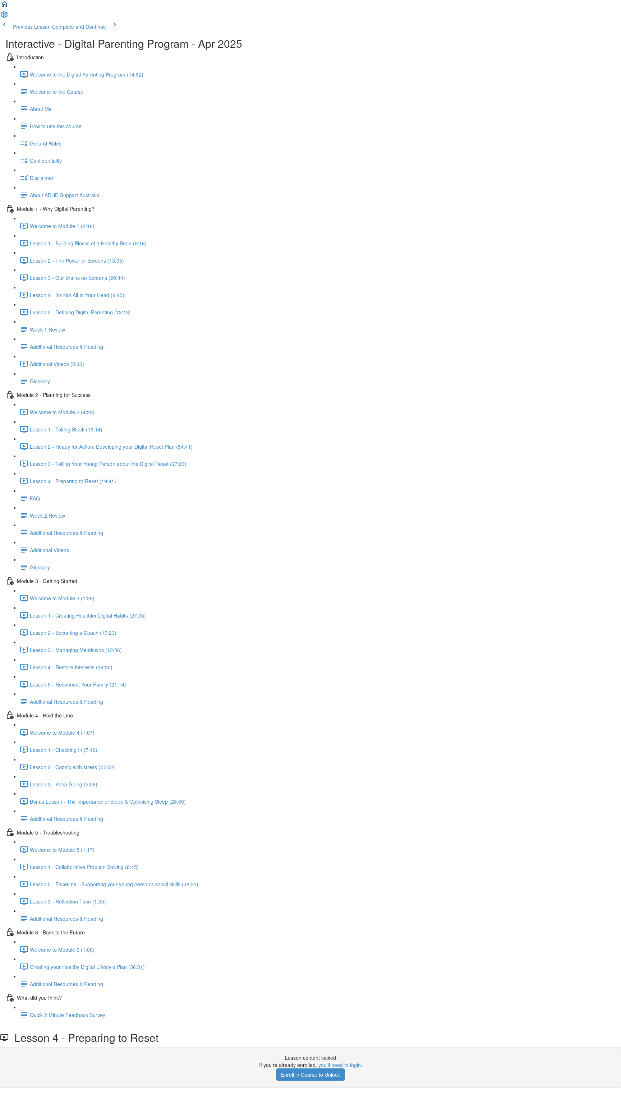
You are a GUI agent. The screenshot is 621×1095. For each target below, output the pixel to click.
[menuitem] (4, 16)
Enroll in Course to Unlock (310, 1074)
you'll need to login (339, 1064)
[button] (4, 6)
